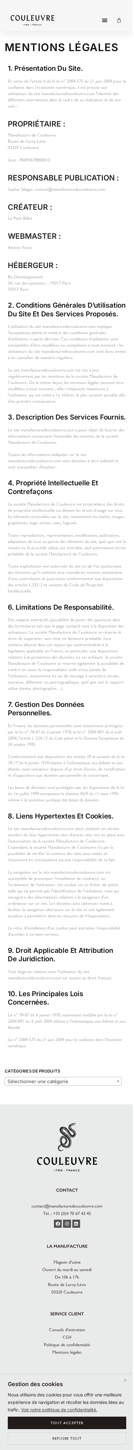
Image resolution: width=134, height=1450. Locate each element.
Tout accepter (67, 1423)
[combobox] (63, 1081)
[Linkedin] (76, 1223)
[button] (104, 20)
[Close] (127, 1380)
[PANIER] (119, 20)
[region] (67, 1412)
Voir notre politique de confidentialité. (59, 1409)
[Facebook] (58, 1223)
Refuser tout (67, 1438)
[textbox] (63, 1081)
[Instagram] (67, 1223)
